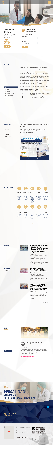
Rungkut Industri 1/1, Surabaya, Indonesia (23, 428)
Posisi (6, 355)
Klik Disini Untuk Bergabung (27, 356)
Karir (6, 350)
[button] (1, 14)
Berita (7, 268)
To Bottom (48, 407)
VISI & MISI (7, 89)
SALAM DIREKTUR (9, 93)
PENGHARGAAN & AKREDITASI (8, 96)
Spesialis (24, 41)
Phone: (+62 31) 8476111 (22, 430)
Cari (25, 46)
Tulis (36, 439)
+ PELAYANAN (8, 132)
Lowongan (8, 352)
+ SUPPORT (7, 134)
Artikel (7, 270)
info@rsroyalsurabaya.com (22, 432)
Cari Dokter (24, 36)
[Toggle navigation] (49, 2)
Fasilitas (7, 129)
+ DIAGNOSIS (8, 136)
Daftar (7, 46)
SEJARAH (7, 91)
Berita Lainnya (45, 302)
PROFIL (7, 87)
